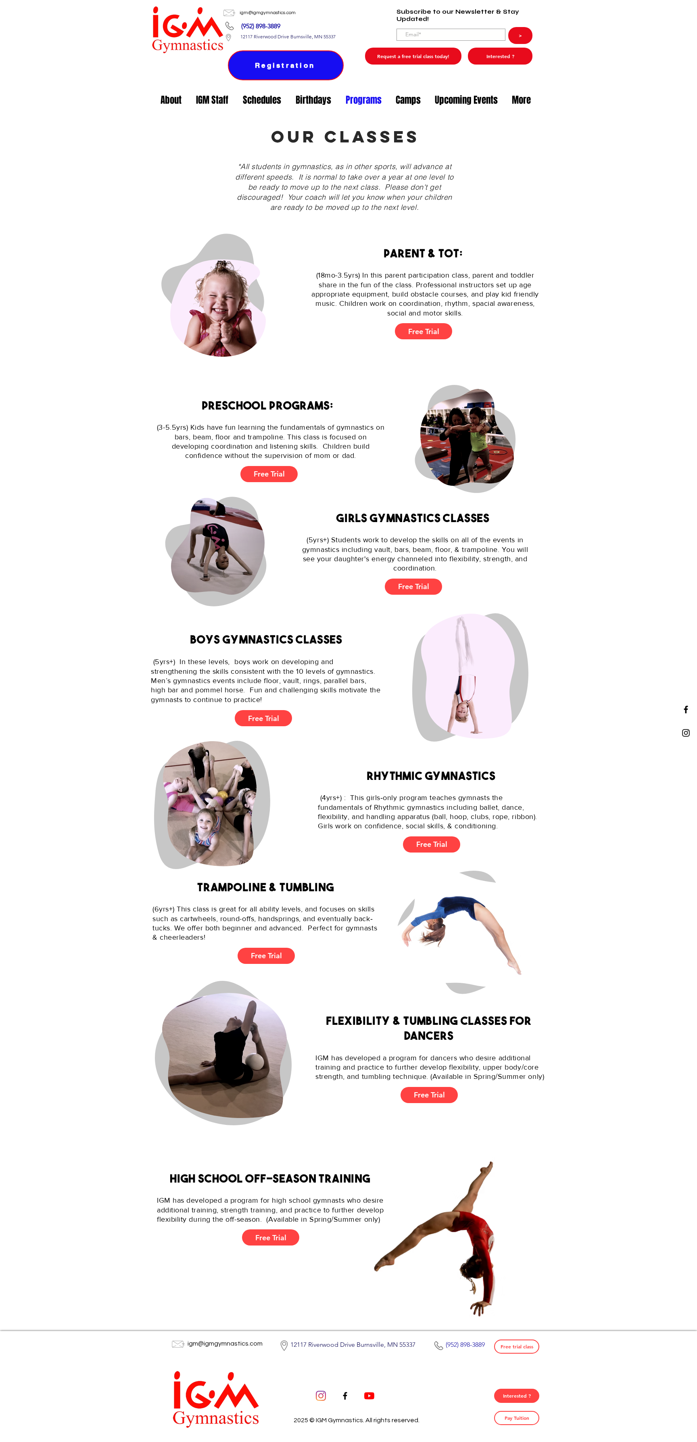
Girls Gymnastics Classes (413, 519)
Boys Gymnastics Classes (266, 640)
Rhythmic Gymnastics (431, 777)
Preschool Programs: (268, 406)
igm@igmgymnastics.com (268, 12)
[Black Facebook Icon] (686, 709)
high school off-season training (270, 1179)
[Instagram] (686, 733)
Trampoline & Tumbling (265, 888)
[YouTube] (369, 1396)
